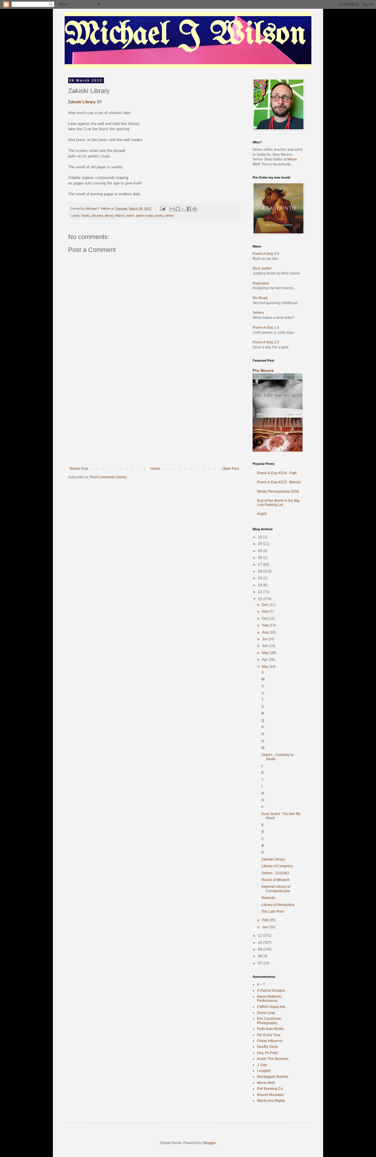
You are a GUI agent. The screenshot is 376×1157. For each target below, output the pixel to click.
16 (260, 571)
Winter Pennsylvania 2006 (278, 491)
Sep (265, 625)
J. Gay (262, 1065)
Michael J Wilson (185, 35)
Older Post (230, 469)
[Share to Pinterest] (194, 209)
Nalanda (268, 898)
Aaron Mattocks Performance (269, 999)
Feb (265, 920)
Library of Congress (277, 866)
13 (260, 592)
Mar (265, 667)
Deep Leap (266, 1013)
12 (260, 599)
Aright (261, 514)
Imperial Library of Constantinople (275, 889)
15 (260, 578)
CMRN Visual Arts (271, 1007)
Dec (265, 605)
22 (260, 537)
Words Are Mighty (271, 1101)
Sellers (258, 313)
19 (260, 551)
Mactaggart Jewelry (272, 1077)
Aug (265, 632)
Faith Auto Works (270, 1029)
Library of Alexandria (277, 905)
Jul (265, 639)
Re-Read (260, 298)
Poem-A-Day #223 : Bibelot (279, 482)
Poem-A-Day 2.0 (266, 342)
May (266, 653)
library (109, 215)
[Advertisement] (154, 422)
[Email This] (172, 209)
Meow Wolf (266, 1083)
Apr (265, 660)
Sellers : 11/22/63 (275, 873)
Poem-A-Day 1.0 (266, 328)
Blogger (209, 1143)
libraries (97, 215)
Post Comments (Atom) (108, 477)
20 (260, 544)
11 (260, 936)
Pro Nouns (263, 370)
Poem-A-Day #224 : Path (277, 473)
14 (260, 585)
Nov (265, 611)
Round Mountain (270, 1095)
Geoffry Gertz (267, 1047)
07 (260, 963)
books (86, 215)
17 (260, 565)
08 (260, 956)
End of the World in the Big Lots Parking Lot (278, 503)
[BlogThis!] (178, 209)
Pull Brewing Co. (270, 1089)
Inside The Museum (272, 1059)
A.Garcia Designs (271, 990)
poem (130, 215)
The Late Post (272, 911)
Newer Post (79, 469)
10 (260, 943)
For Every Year (269, 1035)
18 (260, 557)
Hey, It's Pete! (267, 1053)
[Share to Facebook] (189, 209)
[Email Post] (162, 208)
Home (155, 469)
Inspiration (261, 283)
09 (260, 949)
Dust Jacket (262, 268)
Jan (265, 927)
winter (169, 215)
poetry (159, 215)
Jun (265, 646)
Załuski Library (81, 102)
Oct (265, 618)
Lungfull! (264, 1071)
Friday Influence (270, 1041)
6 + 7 (261, 984)
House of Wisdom (275, 880)
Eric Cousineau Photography (269, 1021)
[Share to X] (183, 209)
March (120, 215)
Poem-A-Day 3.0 (266, 254)
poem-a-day (144, 215)
